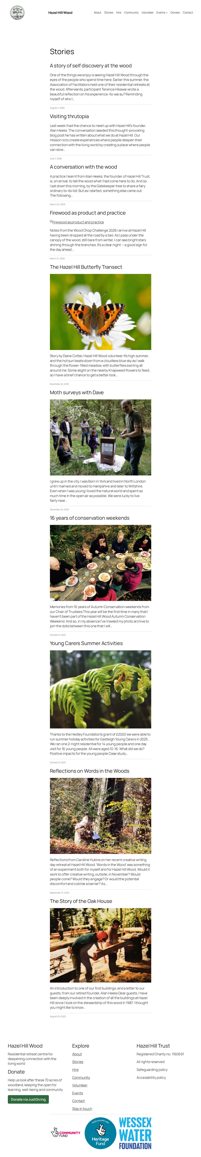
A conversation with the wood (83, 167)
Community (81, 1077)
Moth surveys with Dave (77, 392)
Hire (75, 1069)
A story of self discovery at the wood (91, 65)
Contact (78, 1100)
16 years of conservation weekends (90, 518)
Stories (77, 1061)
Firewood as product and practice (88, 213)
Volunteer (79, 1085)
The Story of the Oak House (81, 901)
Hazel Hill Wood (60, 12)
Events (77, 1093)
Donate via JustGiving (28, 1099)
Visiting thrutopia (69, 116)
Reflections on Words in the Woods (90, 771)
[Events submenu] (167, 13)
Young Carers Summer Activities (86, 643)
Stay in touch (82, 1108)
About (77, 1054)
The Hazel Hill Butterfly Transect (86, 267)
